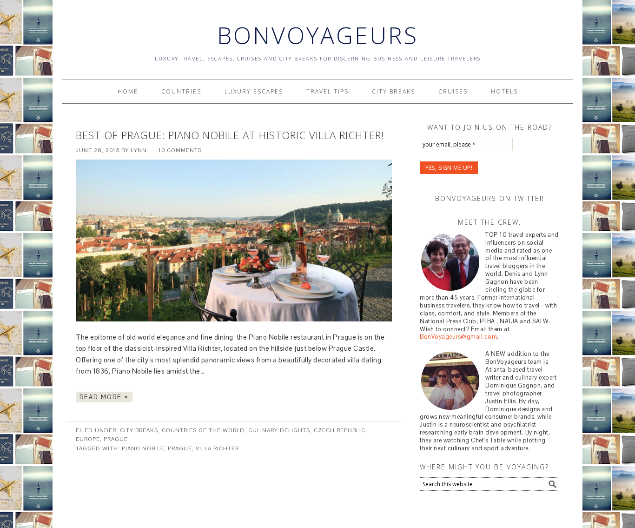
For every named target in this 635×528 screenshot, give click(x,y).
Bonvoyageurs (317, 35)
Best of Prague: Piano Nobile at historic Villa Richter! (230, 135)
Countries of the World (203, 430)
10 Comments (180, 150)
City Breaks (139, 430)
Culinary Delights (279, 430)
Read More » (104, 397)
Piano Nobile (143, 448)
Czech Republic (339, 430)
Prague (116, 439)
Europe (88, 439)
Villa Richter (217, 448)
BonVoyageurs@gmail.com (458, 337)
